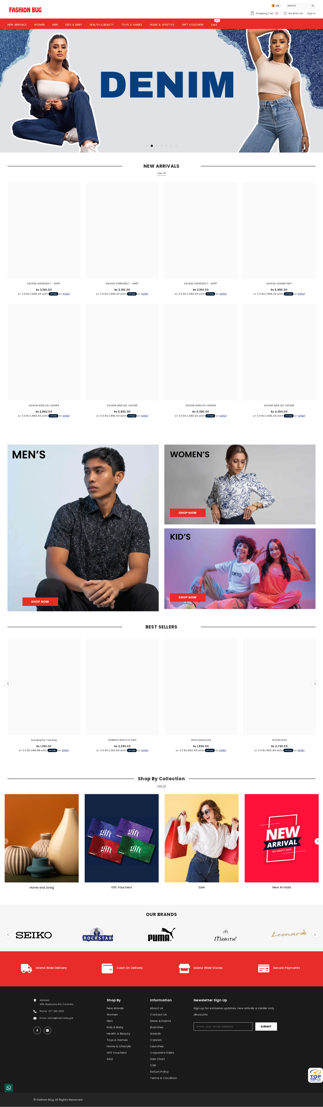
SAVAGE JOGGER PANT (279, 283)
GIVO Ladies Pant (201, 740)
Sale (202, 887)
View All (161, 173)
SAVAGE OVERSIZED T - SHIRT (43, 283)
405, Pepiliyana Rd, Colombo (56, 1004)
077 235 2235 (56, 1011)
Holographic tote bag (44, 740)
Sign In (311, 13)
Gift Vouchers (121, 887)
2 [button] (152, 146)
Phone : (44, 1011)
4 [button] (161, 146)
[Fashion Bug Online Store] (42, 838)
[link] (43, 969)
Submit (266, 1026)
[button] (35, 91)
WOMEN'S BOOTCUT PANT (122, 740)
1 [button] (147, 146)
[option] (161, 91)
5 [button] (166, 146)
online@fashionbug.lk (60, 1018)
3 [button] (157, 146)
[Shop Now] (83, 528)
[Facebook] (37, 1030)
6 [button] (171, 146)
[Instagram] (47, 1030)
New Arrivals (281, 887)
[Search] (301, 6)
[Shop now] (240, 484)
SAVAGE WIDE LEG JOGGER (44, 405)
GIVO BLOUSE (279, 740)
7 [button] (176, 146)
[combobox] (298, 5)
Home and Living (42, 888)
